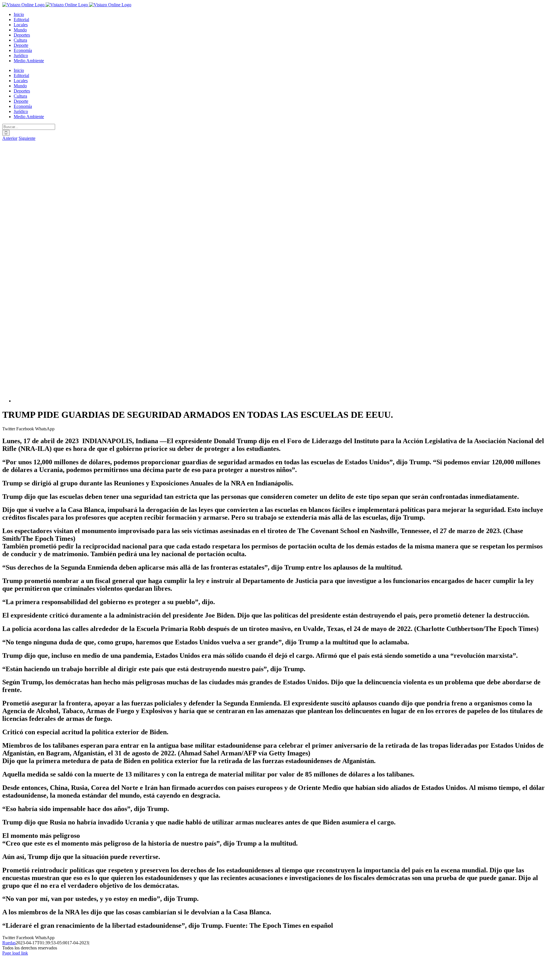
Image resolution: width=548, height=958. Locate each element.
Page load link (15, 953)
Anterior (9, 138)
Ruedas (9, 942)
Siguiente (27, 138)
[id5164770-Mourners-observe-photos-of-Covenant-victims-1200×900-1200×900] (185, 400)
